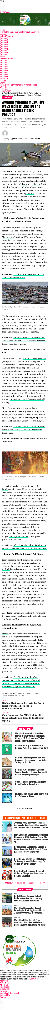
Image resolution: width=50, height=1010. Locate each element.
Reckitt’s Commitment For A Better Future (18, 85)
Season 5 (4, 46)
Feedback (4, 987)
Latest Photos (6, 58)
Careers (3, 997)
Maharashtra (8, 237)
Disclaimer (5, 989)
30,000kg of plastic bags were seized (27, 399)
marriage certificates (18, 536)
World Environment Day (13, 696)
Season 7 (4, 50)
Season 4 (4, 44)
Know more (34, 979)
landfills (30, 193)
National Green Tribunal (34, 358)
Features (6, 91)
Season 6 (4, 48)
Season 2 (4, 40)
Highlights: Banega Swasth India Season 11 (19, 32)
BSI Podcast (5, 87)
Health (3, 81)
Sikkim (5, 633)
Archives (4, 981)
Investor (3, 991)
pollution (36, 184)
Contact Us (5, 995)
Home (2, 30)
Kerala (5, 489)
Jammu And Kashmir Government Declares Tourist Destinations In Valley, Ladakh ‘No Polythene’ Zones (24, 616)
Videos (3, 34)
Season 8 (4, 52)
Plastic (21, 693)
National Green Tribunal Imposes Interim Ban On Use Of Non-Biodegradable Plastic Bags (23, 429)
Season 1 (4, 38)
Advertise (4, 983)
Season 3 (4, 42)
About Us (4, 985)
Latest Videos (6, 36)
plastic (24, 184)
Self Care (4, 79)
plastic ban (32, 693)
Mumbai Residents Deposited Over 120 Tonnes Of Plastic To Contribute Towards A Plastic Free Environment (24, 340)
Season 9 (4, 54)
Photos (3, 56)
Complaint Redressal (9, 993)
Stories (3, 83)
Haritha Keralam (27, 486)
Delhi (11, 364)
